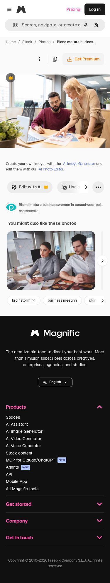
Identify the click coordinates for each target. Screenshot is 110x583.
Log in (95, 9)
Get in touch (19, 537)
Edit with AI (26, 188)
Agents (17, 467)
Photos (44, 42)
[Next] (86, 187)
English (55, 382)
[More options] (39, 59)
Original (37, 78)
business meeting (62, 300)
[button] (55, 382)
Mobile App (16, 481)
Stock (27, 42)
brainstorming (23, 300)
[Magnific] (55, 334)
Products (16, 407)
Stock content (19, 453)
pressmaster (29, 211)
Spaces (13, 417)
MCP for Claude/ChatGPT (35, 460)
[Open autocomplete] (13, 25)
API (9, 474)
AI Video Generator (23, 438)
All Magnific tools (22, 488)
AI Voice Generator (23, 445)
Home (11, 42)
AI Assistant (17, 424)
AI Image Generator (79, 163)
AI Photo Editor (51, 169)
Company (17, 521)
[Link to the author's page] (11, 208)
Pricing (73, 9)
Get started (18, 504)
